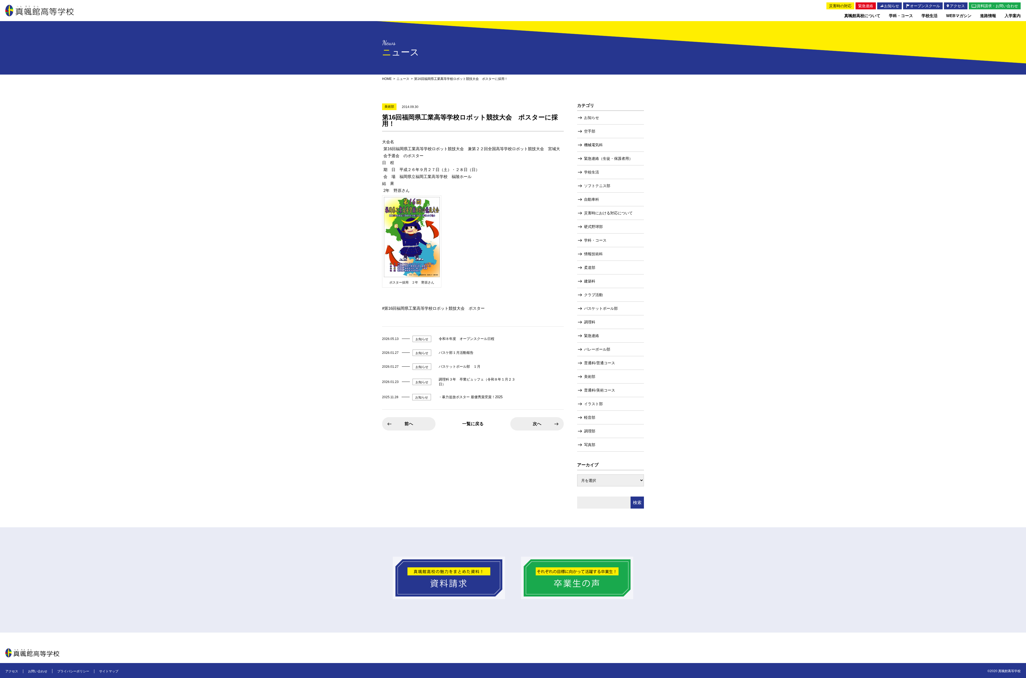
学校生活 (591, 172)
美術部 (589, 376)
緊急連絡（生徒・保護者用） (608, 158)
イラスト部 (593, 404)
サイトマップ (108, 671)
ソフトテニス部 (597, 186)
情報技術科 (593, 254)
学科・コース (595, 240)
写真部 (589, 445)
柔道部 (589, 267)
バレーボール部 (597, 349)
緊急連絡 (591, 336)
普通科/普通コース (599, 363)
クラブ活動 (593, 295)
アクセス (11, 671)
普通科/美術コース (599, 390)
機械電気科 (593, 145)
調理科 (589, 322)
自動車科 (591, 199)
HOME (387, 79)
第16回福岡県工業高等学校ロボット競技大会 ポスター (434, 308)
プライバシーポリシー (73, 671)
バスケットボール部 (601, 308)
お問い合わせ (37, 671)
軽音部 (589, 417)
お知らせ (591, 117)
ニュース (403, 79)
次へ (537, 423)
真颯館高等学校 (39, 11)
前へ (409, 423)
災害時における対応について (608, 213)
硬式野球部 (593, 226)
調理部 (589, 431)
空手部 (589, 131)
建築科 (589, 281)
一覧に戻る (473, 423)
